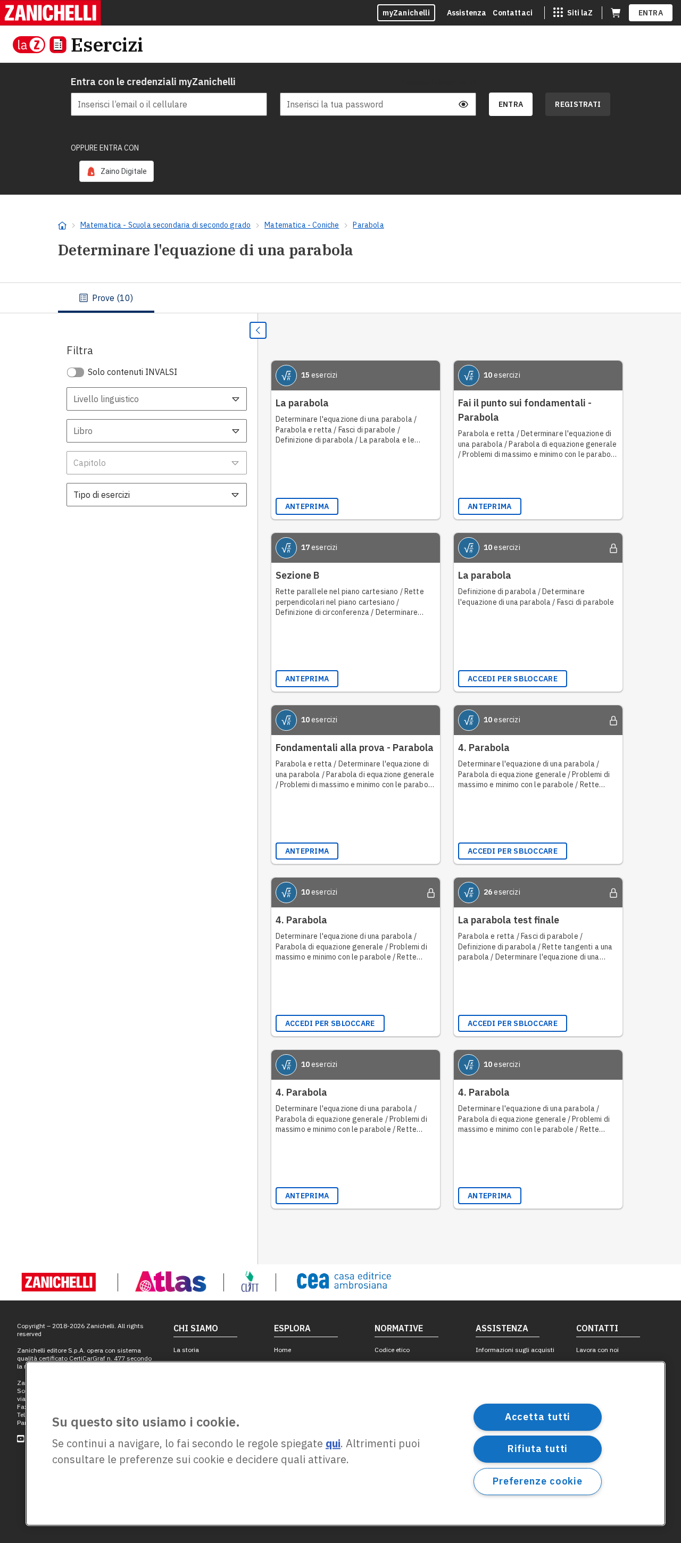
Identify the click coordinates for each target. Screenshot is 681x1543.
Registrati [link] (578, 104)
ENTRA (650, 13)
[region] (346, 1443)
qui (333, 1444)
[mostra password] (463, 104)
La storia (186, 1350)
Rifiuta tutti (538, 1448)
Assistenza (467, 13)
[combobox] (157, 399)
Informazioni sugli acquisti (515, 1350)
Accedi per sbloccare (513, 678)
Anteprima (307, 506)
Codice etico (392, 1350)
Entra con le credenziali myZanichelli (153, 82)
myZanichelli (406, 13)
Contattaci (513, 13)
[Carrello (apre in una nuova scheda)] (615, 13)
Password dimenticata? (439, 82)
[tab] (106, 298)
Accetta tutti (538, 1417)
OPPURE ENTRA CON (105, 148)
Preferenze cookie (538, 1481)
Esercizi (107, 44)
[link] (116, 171)
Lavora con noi (597, 1350)
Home (282, 1350)
